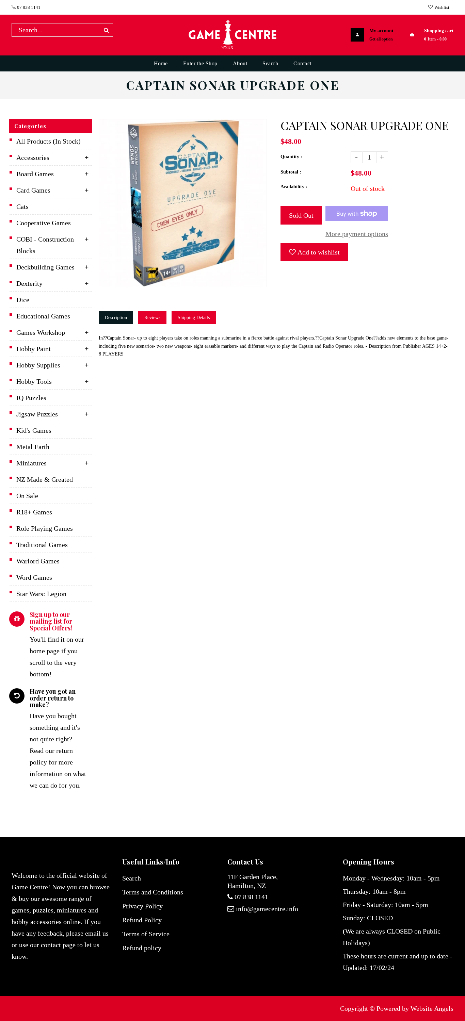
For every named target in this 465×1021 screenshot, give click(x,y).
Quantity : (291, 156)
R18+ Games (34, 512)
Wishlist (441, 7)
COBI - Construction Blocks (45, 244)
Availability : (293, 186)
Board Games (35, 174)
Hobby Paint (33, 348)
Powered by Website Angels (414, 1008)
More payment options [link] (356, 233)
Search (131, 878)
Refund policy (141, 948)
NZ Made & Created (44, 479)
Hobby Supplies (38, 365)
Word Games (34, 577)
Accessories (32, 157)
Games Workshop (40, 332)
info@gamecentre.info (267, 908)
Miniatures (31, 463)
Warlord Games (38, 561)
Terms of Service (146, 934)
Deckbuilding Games (45, 267)
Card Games (33, 190)
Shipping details (194, 317)
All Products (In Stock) (48, 141)
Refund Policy (142, 920)
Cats (22, 206)
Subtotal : (290, 172)
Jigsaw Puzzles (37, 414)
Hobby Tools (34, 381)
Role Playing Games (44, 528)
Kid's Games (33, 430)
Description (116, 317)
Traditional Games (42, 544)
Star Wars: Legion (41, 593)
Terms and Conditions (152, 892)
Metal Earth (32, 446)
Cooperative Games (43, 223)
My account (381, 30)
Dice (22, 299)
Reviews (152, 317)
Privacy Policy (142, 906)
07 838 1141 (28, 7)
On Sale (27, 495)
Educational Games (43, 316)
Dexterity (29, 283)
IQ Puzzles (31, 397)
